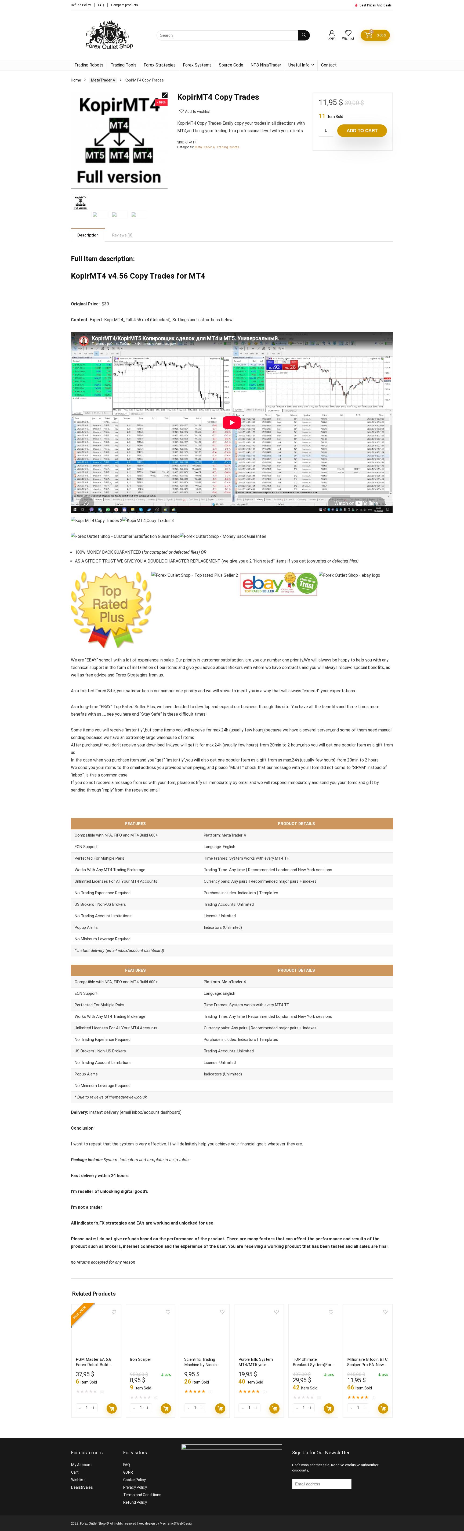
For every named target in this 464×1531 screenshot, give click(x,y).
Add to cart (362, 130)
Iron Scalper (140, 1359)
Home (76, 80)
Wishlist (78, 1480)
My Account (81, 1465)
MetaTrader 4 (103, 80)
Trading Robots (88, 65)
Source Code (231, 65)
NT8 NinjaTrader (266, 65)
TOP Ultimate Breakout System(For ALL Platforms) (312, 1365)
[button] (165, 95)
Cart (75, 1472)
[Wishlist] (348, 33)
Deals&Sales (82, 1487)
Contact (329, 65)
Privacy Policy (135, 1487)
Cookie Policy (134, 1480)
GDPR (128, 1472)
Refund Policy (81, 5)
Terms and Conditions (142, 1495)
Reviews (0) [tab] (122, 235)
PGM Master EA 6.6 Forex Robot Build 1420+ (93, 1365)
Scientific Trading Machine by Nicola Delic (200, 1365)
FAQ (101, 5)
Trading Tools (123, 65)
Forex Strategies (160, 65)
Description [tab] (88, 235)
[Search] (304, 35)
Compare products (124, 5)
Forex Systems (197, 65)
